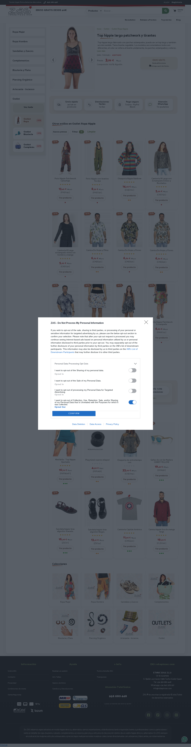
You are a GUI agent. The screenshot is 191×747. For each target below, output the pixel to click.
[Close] (147, 323)
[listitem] (95, 363)
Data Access (95, 424)
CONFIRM (74, 413)
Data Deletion (78, 424)
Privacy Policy (112, 424)
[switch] (132, 370)
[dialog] (95, 373)
